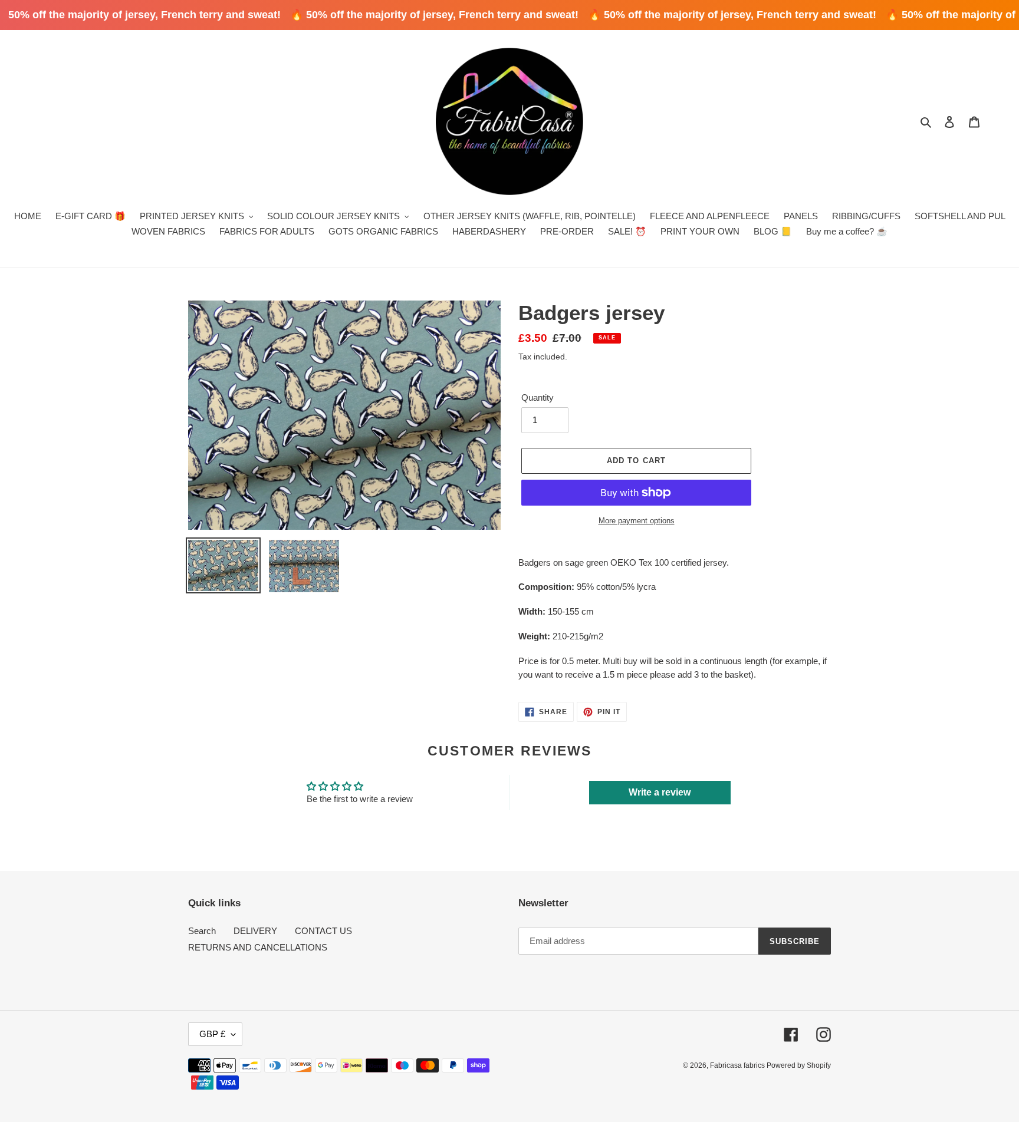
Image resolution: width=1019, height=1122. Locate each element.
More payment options (637, 520)
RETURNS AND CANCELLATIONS (257, 947)
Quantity (537, 397)
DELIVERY (255, 931)
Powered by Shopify (799, 1065)
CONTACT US (323, 931)
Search (202, 931)
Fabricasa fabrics (738, 1065)
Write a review (660, 792)
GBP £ (212, 1034)
